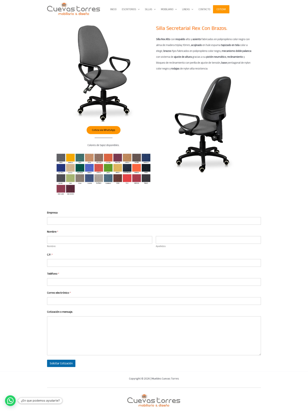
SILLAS (148, 9)
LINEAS (186, 9)
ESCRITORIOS (129, 9)
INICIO (113, 9)
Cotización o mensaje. (60, 312)
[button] (138, 9)
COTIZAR (221, 9)
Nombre (51, 246)
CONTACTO (204, 9)
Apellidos (161, 246)
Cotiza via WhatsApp (103, 130)
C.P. (50, 254)
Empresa (52, 212)
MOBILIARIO (167, 9)
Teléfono (53, 273)
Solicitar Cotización (61, 363)
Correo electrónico (59, 293)
